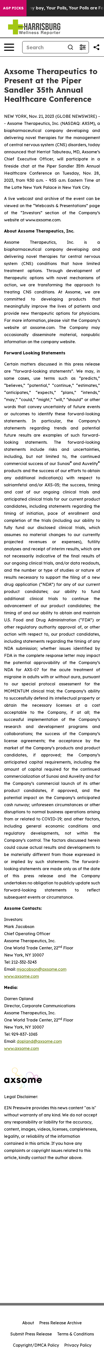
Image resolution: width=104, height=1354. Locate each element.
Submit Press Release (31, 1333)
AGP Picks (13, 8)
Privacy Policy (77, 1345)
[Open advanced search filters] (82, 47)
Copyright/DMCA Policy (36, 1345)
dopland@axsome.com (39, 1041)
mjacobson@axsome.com (41, 969)
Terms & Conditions (75, 1333)
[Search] (70, 47)
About (28, 1322)
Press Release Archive (60, 1322)
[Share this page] (96, 47)
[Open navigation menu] (9, 47)
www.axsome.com (21, 976)
